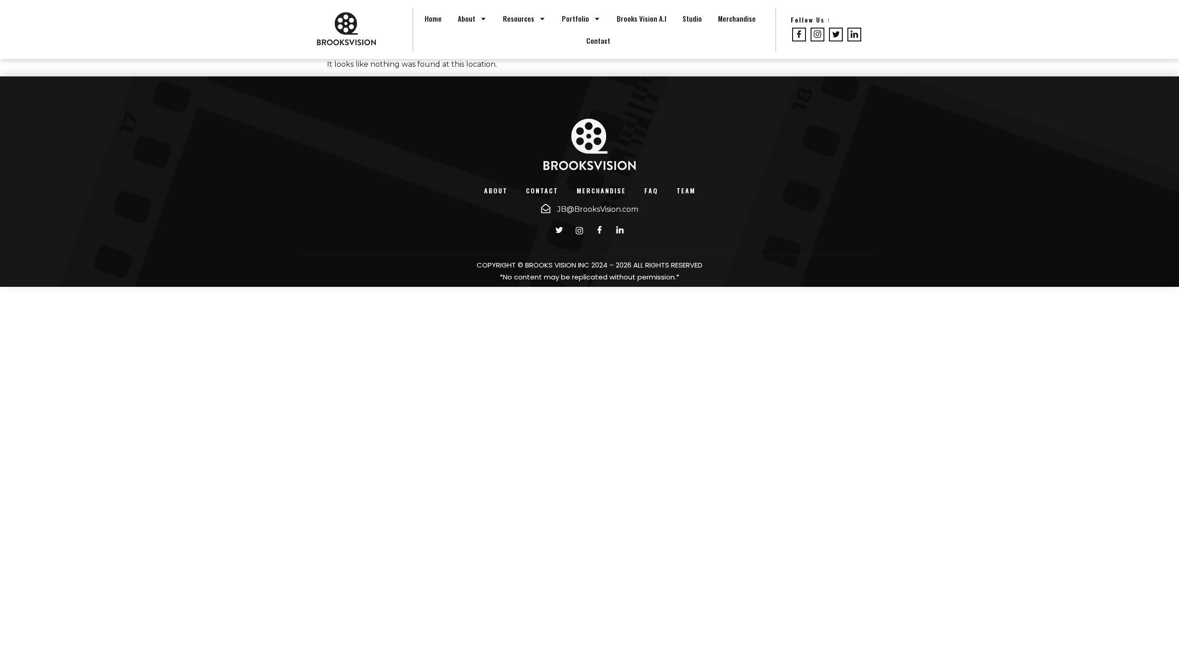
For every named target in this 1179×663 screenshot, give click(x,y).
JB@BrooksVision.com (597, 209)
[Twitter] (836, 34)
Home (433, 18)
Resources (518, 18)
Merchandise (737, 18)
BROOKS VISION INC (557, 265)
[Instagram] (817, 34)
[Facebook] (799, 34)
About (466, 18)
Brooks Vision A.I (641, 18)
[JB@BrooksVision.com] (545, 208)
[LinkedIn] (854, 34)
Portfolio (575, 18)
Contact (598, 40)
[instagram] (579, 231)
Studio (692, 18)
